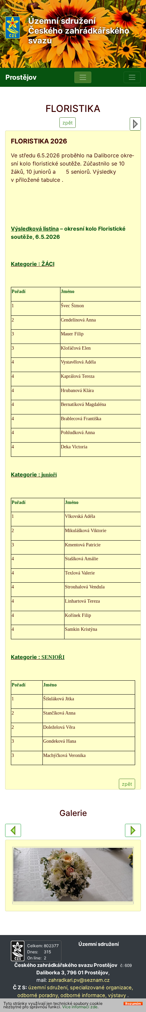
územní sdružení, (48, 988)
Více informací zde (79, 1006)
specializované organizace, (101, 988)
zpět (67, 122)
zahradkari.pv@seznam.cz (79, 980)
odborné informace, (83, 995)
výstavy (117, 995)
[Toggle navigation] (82, 77)
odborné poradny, (38, 995)
